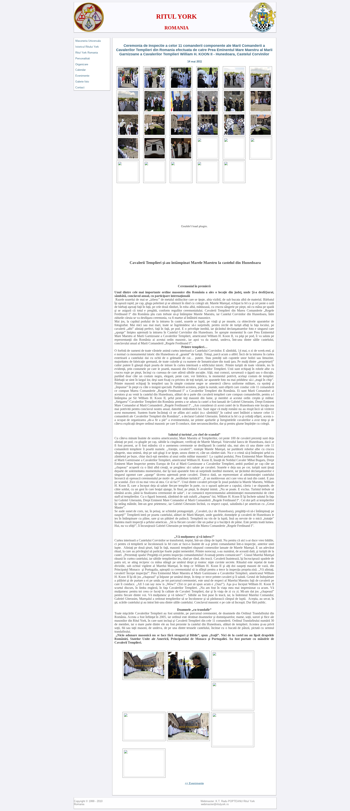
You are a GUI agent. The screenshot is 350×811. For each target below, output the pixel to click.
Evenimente (82, 75)
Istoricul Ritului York (87, 46)
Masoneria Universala (88, 40)
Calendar (80, 69)
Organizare (81, 64)
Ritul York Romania (86, 52)
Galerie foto (82, 81)
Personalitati (82, 58)
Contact (79, 87)
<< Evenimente (194, 783)
